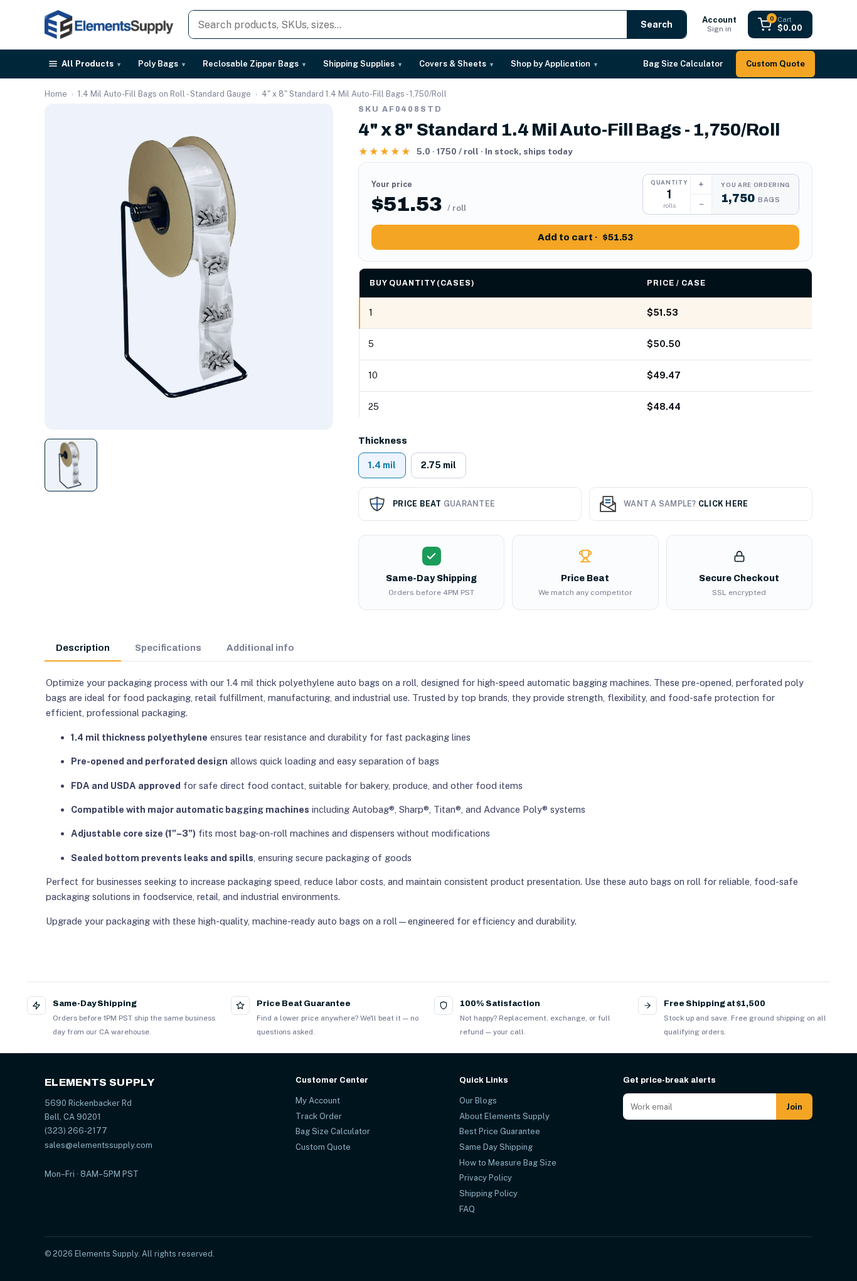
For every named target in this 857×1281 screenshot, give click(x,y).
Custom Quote (775, 63)
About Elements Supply (504, 1116)
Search (657, 24)
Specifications (168, 648)
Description (83, 648)
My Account (317, 1100)
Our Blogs (478, 1100)
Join (794, 1107)
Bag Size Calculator (683, 63)
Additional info (260, 648)
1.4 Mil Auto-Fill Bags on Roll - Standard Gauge (164, 94)
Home (56, 94)
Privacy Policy (485, 1177)
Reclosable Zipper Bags (254, 63)
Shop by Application (554, 63)
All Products (90, 63)
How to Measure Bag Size (507, 1162)
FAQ (467, 1209)
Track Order (318, 1116)
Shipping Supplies (362, 63)
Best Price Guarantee (499, 1131)
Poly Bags (161, 63)
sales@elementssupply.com (98, 1145)
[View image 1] (71, 465)
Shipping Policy (488, 1193)
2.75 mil (438, 465)
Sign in (719, 24)
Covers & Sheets (456, 63)
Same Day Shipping (496, 1147)
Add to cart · (585, 237)
